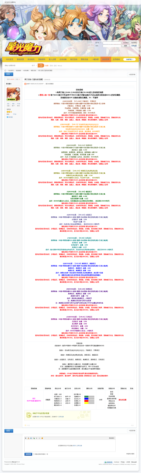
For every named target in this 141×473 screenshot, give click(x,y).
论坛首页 (9, 59)
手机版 (123, 462)
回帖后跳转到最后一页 (41, 454)
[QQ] (108, 462)
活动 (51, 65)
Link (34, 438)
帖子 (33, 65)
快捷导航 (129, 59)
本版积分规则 (130, 454)
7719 (18, 104)
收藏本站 (13, 2)
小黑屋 (128, 462)
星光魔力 (5, 70)
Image (31, 438)
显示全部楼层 (50, 84)
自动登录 (126, 42)
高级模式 (111, 438)
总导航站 (116, 59)
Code (39, 438)
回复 (28, 425)
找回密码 (134, 42)
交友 (55, 65)
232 (8, 104)
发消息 (11, 117)
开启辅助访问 (136, 2)
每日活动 (73, 59)
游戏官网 (105, 59)
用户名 (97, 42)
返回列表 (132, 74)
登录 (38, 416)
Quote (37, 438)
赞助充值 (84, 59)
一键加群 (95, 59)
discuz (60, 65)
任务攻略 (63, 59)
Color (28, 438)
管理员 (9, 109)
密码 (97, 46)
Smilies (42, 438)
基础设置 (20, 59)
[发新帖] (8, 74)
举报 (132, 425)
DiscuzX (134, 462)
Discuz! (14, 462)
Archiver (116, 462)
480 (13, 104)
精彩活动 (33, 70)
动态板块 (18, 70)
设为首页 (7, 2)
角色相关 (31, 59)
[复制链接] (47, 79)
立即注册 (134, 46)
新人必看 (52, 59)
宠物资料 (41, 59)
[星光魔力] (23, 55)
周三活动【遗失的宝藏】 (45, 70)
